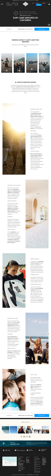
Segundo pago (28, 462)
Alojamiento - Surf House (21, 460)
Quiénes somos (20, 459)
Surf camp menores (20, 465)
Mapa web (43, 464)
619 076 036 (31, 450)
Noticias (27, 459)
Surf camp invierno (20, 469)
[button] (44, 62)
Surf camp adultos (20, 466)
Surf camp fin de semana (21, 468)
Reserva (27, 461)
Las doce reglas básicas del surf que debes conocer (37, 459)
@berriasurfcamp (25, 422)
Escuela (19, 458)
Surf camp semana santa (21, 467)
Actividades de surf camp (21, 461)
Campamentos (20, 464)
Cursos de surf (20, 463)
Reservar (19, 462)
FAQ (26, 458)
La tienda (27, 460)
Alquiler (19, 470)
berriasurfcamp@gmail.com (21, 450)
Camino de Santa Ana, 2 (44, 450)
